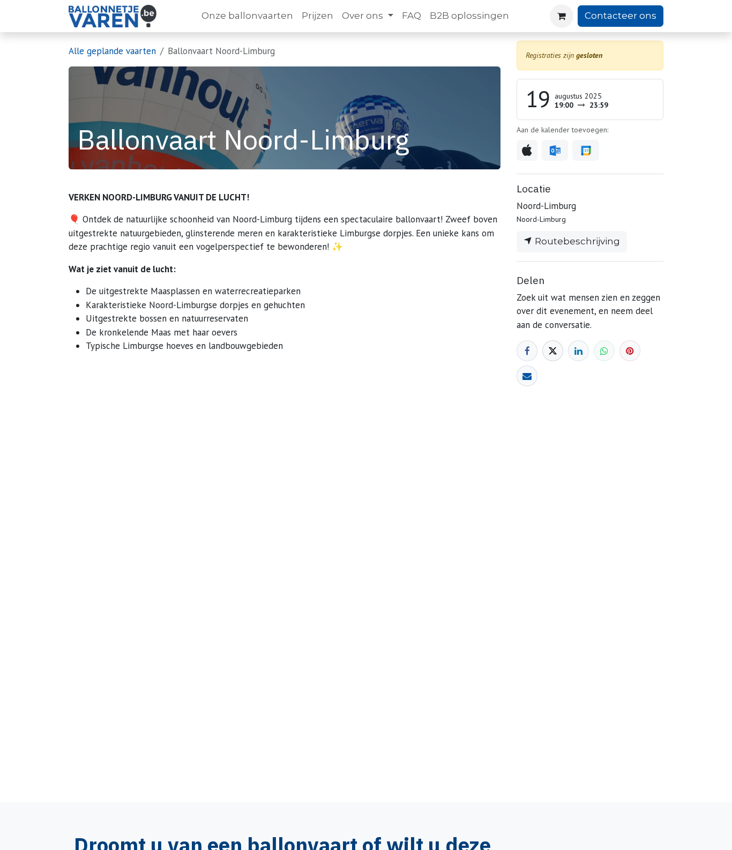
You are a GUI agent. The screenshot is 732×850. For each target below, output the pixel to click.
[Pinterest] (629, 350)
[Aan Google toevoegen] (585, 150)
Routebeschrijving (576, 241)
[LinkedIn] (578, 350)
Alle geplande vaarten (112, 51)
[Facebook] (527, 350)
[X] (552, 350)
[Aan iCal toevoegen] (527, 150)
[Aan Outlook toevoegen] (555, 150)
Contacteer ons (620, 15)
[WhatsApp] (604, 350)
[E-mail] (527, 376)
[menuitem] (247, 16)
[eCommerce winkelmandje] (561, 16)
